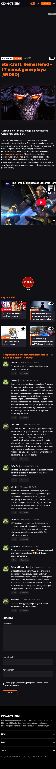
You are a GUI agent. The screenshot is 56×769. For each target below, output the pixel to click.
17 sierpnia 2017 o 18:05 (31, 600)
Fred (28, 289)
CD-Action (7, 58)
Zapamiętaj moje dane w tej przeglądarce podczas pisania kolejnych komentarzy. (27, 684)
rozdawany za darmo (13, 154)
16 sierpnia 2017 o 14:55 (30, 520)
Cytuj (14, 373)
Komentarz (8, 624)
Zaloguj (46, 3)
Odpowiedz (24, 373)
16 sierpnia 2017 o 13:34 (29, 487)
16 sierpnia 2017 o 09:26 (29, 380)
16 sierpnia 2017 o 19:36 (40, 567)
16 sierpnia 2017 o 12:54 (29, 466)
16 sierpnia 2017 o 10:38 (31, 425)
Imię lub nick (9, 657)
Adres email (8, 670)
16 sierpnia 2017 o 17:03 (31, 546)
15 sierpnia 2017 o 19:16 (30, 362)
